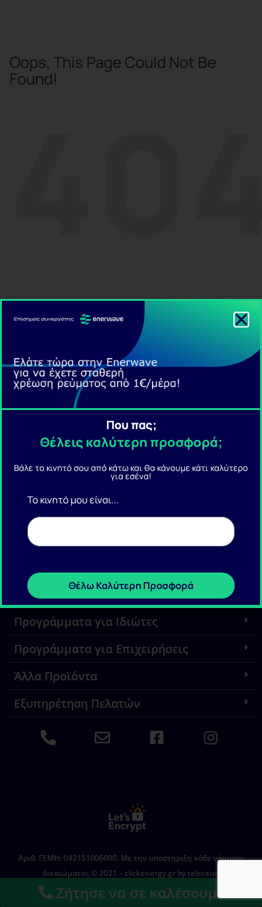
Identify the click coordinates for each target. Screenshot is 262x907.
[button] (241, 320)
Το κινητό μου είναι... (73, 499)
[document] (131, 453)
